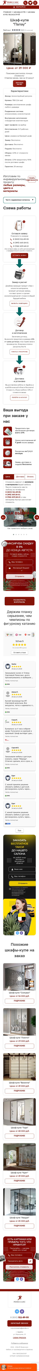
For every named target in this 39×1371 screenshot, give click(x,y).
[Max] (21, 933)
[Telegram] (17, 933)
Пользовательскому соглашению (18, 585)
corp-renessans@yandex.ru (20, 1328)
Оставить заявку (20, 255)
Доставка (20, 477)
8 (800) (19, 1317)
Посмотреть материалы (19, 601)
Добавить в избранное (19, 1343)
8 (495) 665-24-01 (20, 243)
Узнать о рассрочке (19, 351)
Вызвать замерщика (19, 303)
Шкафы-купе (20, 12)
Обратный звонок (19, 1323)
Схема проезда (19, 1338)
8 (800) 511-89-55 (21, 239)
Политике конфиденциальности (18, 583)
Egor (13, 803)
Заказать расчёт (19, 83)
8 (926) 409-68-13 (21, 246)
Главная (7, 12)
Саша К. (15, 720)
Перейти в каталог (19, 397)
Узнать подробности (32, 179)
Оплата (30, 477)
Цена (8, 477)
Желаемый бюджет (21, 568)
